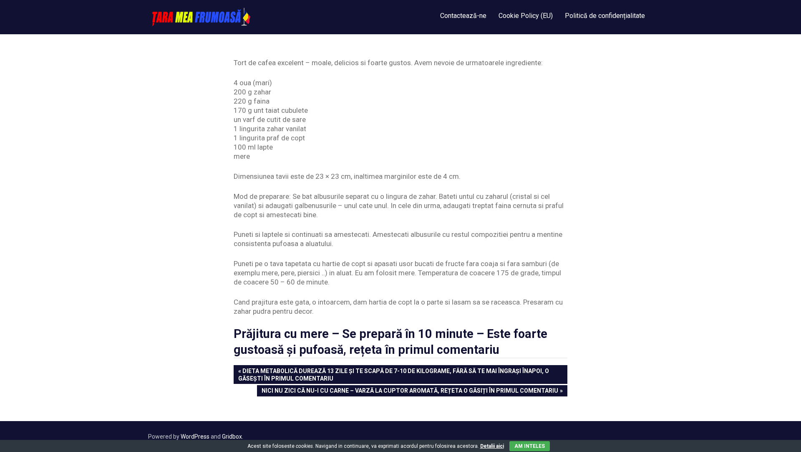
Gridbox (232, 436)
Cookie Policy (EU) (526, 16)
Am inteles (529, 446)
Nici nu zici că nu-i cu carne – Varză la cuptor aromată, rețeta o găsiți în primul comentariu (409, 391)
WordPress (195, 436)
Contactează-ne (463, 16)
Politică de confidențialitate (605, 16)
